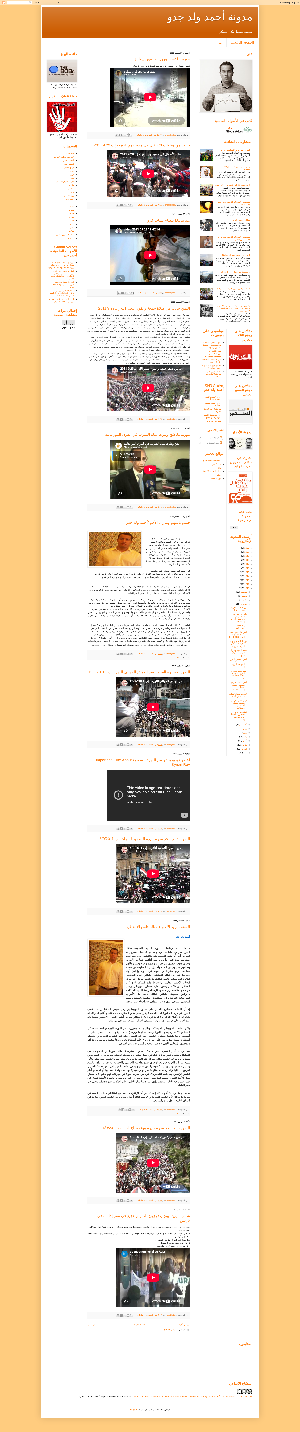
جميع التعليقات (213, 443)
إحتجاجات (70, 153)
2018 (246, 560)
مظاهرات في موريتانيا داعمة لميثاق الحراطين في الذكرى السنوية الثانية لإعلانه (62, 293)
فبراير (244, 749)
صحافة (71, 210)
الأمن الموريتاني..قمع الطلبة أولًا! (236, 255)
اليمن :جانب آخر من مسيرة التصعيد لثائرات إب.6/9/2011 (144, 839)
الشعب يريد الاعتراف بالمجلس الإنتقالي (158, 927)
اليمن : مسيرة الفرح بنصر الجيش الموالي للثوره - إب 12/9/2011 (139, 672)
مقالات (177, 658)
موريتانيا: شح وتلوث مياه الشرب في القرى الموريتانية (147, 434)
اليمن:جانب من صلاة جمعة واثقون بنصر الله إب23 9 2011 (144, 308)
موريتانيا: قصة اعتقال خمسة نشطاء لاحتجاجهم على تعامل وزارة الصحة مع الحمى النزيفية (61, 265)
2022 (246, 548)
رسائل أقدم (93, 1324)
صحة (72, 213)
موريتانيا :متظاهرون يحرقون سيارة (162, 59)
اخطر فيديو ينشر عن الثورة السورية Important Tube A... (238, 675)
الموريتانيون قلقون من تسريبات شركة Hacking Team (63, 284)
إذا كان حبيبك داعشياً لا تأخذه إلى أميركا (211, 366)
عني (220, 42)
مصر (72, 227)
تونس (72, 192)
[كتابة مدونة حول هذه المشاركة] (127, 135)
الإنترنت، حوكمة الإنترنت (64, 157)
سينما (71, 206)
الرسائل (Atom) (171, 1329)
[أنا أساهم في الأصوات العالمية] (238, 133)
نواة (219, 468)
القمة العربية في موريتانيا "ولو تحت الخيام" (213, 374)
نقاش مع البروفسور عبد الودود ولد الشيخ (232, 289)
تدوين (72, 174)
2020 (246, 552)
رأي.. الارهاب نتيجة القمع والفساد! (213, 398)
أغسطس (243, 724)
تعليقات (71, 185)
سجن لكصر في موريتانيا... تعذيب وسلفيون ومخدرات (213, 353)
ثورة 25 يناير (69, 195)
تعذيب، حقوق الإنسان (65, 181)
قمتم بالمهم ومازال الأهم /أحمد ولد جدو (158, 522)
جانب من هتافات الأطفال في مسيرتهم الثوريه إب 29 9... (239, 618)
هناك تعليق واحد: (145, 1109)
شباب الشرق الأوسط (212, 471)
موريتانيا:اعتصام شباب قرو (168, 220)
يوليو (244, 728)
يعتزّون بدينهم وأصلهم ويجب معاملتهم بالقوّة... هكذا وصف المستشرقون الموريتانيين (233, 308)
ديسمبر (243, 592)
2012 (246, 584)
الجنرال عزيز (68, 160)
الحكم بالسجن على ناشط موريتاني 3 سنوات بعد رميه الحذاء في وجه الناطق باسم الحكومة (62, 275)
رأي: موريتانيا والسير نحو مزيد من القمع (212, 416)
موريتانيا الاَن (215, 478)
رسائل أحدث (183, 1324)
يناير (245, 753)
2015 (246, 572)
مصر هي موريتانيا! (213, 421)
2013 (246, 580)
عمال (72, 220)
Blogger (134, 1409)
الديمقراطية (69, 164)
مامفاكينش (216, 464)
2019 (246, 556)
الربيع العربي (69, 167)
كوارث (71, 224)
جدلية (218, 475)
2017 (246, 564)
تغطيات (71, 189)
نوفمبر (244, 596)
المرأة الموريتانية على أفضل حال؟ (235, 150)
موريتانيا (71, 238)
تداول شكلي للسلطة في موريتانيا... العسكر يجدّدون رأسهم (211, 345)
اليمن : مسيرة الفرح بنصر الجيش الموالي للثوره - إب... (238, 663)
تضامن (71, 178)
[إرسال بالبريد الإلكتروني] (130, 135)
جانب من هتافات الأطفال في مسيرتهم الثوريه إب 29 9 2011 (142, 145)
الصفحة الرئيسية (242, 42)
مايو (245, 736)
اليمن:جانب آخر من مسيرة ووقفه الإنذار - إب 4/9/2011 (146, 1128)
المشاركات (215, 437)
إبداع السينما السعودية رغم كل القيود (211, 360)
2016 (246, 568)
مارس (244, 745)
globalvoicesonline (212, 461)
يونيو (245, 732)
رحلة (72, 203)
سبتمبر (243, 604)
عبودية (71, 217)
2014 (246, 576)
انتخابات (71, 171)
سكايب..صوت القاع (241, 220)
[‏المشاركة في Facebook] (120, 135)
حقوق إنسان (69, 199)
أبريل (244, 740)
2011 (246, 588)
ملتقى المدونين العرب (65, 234)
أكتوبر (244, 600)
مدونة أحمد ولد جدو (209, 17)
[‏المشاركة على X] (123, 135)
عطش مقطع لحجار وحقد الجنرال (235, 272)
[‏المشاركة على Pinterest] (117, 135)
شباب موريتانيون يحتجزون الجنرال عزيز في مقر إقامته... (238, 716)
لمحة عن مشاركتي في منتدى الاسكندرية (232, 185)
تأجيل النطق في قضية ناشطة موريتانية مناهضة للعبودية (61, 300)
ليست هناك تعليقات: (143, 135)
